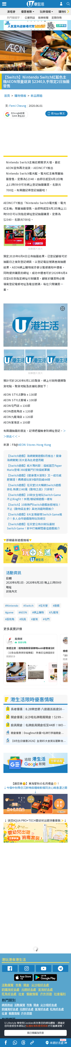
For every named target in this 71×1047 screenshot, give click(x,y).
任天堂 (44, 605)
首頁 (7, 95)
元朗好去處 (28, 989)
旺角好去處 (9, 994)
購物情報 (20, 95)
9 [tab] (34, 25)
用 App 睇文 (58, 113)
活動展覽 (7, 985)
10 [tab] (38, 25)
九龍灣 (54, 612)
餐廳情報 (32, 994)
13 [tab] (31, 29)
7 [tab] (27, 25)
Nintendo (12, 605)
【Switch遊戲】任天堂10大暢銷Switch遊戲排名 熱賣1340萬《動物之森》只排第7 (34, 487)
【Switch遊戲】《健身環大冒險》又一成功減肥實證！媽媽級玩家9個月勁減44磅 (34, 477)
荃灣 (35, 619)
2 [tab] (31, 21)
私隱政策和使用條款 (37, 1025)
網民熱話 (7, 1005)
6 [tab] (45, 21)
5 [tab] (41, 21)
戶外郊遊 (46, 994)
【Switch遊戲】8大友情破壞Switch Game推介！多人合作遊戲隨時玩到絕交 (34, 516)
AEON (23, 612)
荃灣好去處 (45, 989)
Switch (29, 605)
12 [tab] (45, 25)
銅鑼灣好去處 (10, 989)
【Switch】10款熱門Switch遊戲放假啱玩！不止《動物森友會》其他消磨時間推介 (34, 506)
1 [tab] (27, 21)
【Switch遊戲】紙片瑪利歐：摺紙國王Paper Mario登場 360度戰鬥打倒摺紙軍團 (34, 467)
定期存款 (57, 17)
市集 (18, 985)
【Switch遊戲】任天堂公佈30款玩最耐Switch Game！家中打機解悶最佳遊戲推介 (33, 526)
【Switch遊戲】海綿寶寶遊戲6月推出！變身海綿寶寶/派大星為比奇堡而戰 (34, 458)
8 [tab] (31, 25)
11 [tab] (41, 25)
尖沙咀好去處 (40, 985)
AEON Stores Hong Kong (34, 444)
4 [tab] (38, 21)
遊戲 (56, 605)
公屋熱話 (30, 17)
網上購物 (39, 612)
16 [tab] (41, 29)
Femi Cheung (17, 105)
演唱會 (11, 11)
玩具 (23, 619)
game (10, 612)
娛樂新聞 (43, 17)
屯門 (46, 619)
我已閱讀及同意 (35, 1032)
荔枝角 (10, 619)
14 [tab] (34, 29)
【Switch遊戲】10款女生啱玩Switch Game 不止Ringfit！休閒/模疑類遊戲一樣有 (34, 497)
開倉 (26, 985)
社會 (21, 994)
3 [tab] (34, 21)
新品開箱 (36, 95)
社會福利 (60, 994)
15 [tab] (38, 29)
